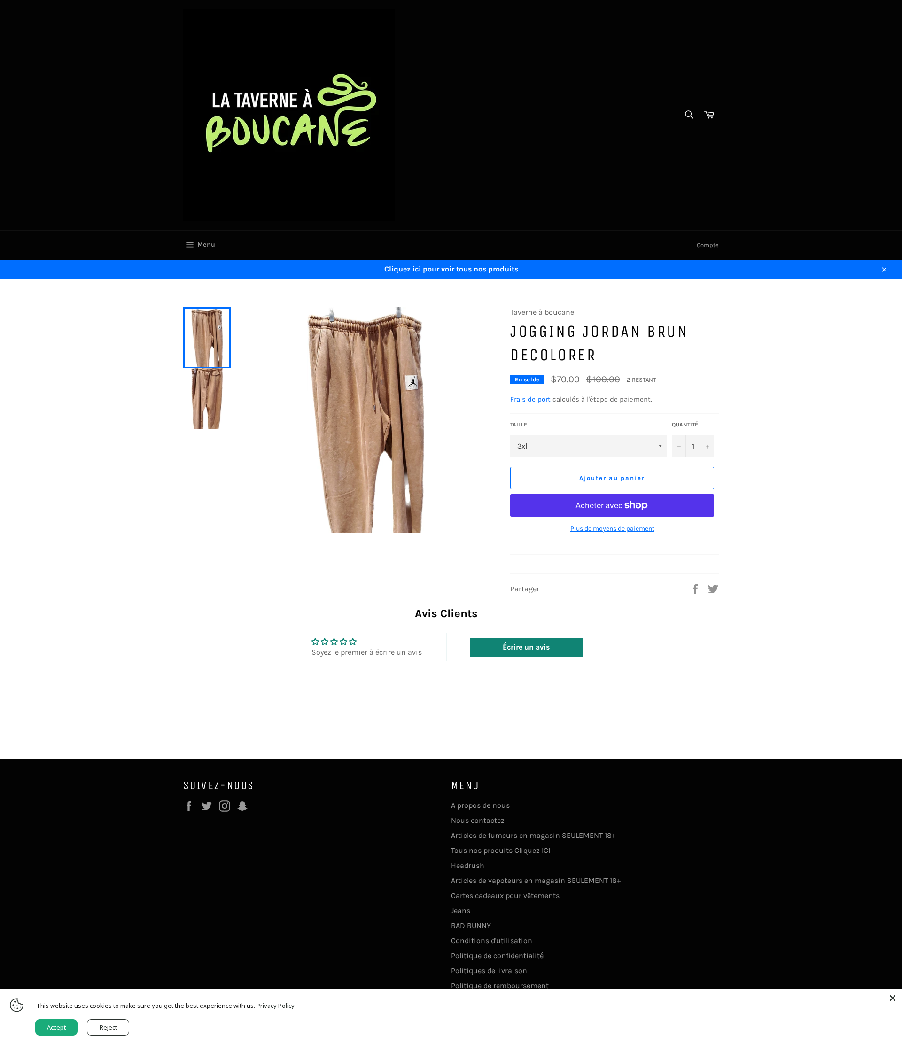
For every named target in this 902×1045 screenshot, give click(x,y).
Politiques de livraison (489, 970)
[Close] (892, 998)
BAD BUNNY (471, 925)
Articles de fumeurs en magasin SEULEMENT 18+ (533, 835)
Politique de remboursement (500, 985)
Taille (518, 424)
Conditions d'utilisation (491, 940)
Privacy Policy (276, 1005)
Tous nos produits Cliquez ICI (500, 850)
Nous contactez (478, 820)
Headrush (467, 865)
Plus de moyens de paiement (612, 529)
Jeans (460, 910)
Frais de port (530, 399)
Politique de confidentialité (497, 955)
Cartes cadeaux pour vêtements (505, 895)
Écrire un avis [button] (526, 646)
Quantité (685, 424)
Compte (708, 244)
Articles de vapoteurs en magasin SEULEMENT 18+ (536, 880)
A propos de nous (480, 805)
